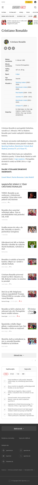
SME (23, 374)
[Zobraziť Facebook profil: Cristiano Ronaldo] (5, 48)
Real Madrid (19, 92)
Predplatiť (28, 2)
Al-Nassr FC (19, 105)
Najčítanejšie (10, 369)
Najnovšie (27, 369)
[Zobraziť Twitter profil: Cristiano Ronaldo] (9, 48)
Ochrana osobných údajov (15, 470)
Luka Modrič (29, 177)
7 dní (18, 374)
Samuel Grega (5, 301)
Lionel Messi (6, 177)
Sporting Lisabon (21, 82)
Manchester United (21, 87)
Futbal (17, 74)
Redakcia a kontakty (8, 438)
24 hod (12, 374)
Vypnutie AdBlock (24, 438)
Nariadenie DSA (28, 470)
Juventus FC (19, 96)
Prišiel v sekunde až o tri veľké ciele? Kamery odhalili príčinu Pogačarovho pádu (17, 22)
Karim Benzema (18, 177)
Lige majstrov (20, 159)
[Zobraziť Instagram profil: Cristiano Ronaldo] (13, 48)
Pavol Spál (4, 316)
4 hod (5, 374)
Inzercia (4, 470)
